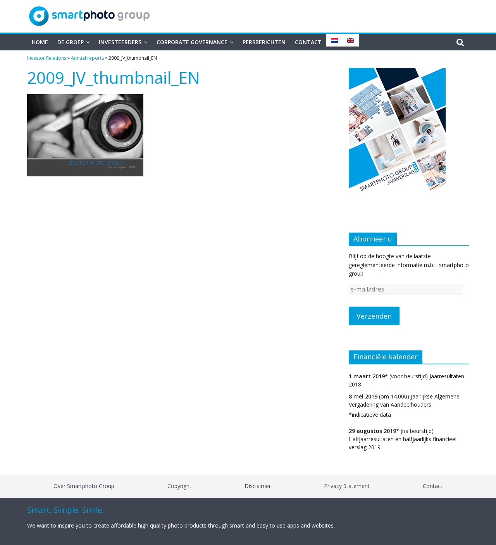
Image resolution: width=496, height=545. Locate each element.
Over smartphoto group (83, 486)
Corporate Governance (192, 42)
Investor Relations (46, 58)
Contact (308, 42)
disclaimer (258, 486)
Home (40, 42)
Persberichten (264, 42)
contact (433, 486)
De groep (70, 42)
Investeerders (120, 42)
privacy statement (347, 486)
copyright (179, 486)
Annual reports (87, 58)
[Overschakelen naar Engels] (351, 40)
